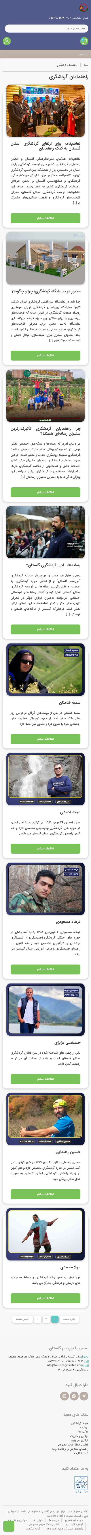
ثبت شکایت (81, 1453)
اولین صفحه (69, 1319)
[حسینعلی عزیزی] (45, 1009)
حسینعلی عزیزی (67, 1043)
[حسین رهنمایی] (45, 1119)
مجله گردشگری (79, 1423)
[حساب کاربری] (7, 41)
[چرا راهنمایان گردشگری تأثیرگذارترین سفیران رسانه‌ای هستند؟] (45, 395)
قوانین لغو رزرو (79, 1440)
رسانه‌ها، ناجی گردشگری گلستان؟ (53, 565)
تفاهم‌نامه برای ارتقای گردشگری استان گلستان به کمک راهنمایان (45, 145)
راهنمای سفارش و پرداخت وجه (70, 1449)
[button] (81, 54)
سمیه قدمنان (69, 702)
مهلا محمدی (70, 1267)
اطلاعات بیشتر (45, 218)
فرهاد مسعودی (68, 922)
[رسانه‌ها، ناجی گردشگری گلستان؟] (45, 532)
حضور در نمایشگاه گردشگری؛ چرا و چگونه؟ (46, 291)
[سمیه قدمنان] (45, 669)
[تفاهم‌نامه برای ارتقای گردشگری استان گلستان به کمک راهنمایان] (45, 110)
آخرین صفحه (22, 1319)
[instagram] (64, 1396)
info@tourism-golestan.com (65, 1365)
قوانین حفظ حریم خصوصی (72, 1444)
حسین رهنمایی (68, 1152)
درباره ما (83, 1427)
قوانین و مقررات (79, 1436)
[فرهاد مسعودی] (45, 888)
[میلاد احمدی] (45, 779)
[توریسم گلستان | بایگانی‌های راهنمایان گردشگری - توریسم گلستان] (83, 7)
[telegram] (84, 1396)
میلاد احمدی (70, 812)
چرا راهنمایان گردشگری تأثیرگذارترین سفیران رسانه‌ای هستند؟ (45, 431)
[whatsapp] (74, 1396)
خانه (86, 65)
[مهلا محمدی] (45, 1234)
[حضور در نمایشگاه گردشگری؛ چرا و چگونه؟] (45, 258)
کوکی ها (83, 1431)
